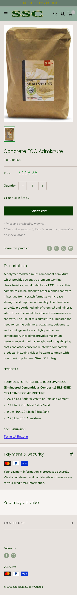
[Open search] (55, 14)
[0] (70, 14)
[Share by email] (70, 248)
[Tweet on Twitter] (63, 248)
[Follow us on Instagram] (13, 555)
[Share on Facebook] (49, 248)
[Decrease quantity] (23, 186)
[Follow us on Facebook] (6, 555)
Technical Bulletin (16, 437)
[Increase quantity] (42, 186)
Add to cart (38, 211)
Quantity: (10, 186)
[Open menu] (5, 13)
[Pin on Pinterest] (56, 248)
